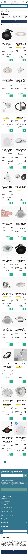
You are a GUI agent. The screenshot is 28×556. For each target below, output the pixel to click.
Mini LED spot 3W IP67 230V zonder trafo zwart (7, 44)
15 (19, 462)
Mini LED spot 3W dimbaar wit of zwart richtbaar (7, 223)
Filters (13, 21)
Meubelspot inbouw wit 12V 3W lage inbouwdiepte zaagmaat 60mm (21, 151)
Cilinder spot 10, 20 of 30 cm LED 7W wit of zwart (20, 365)
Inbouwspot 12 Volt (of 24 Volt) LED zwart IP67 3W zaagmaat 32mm (20, 259)
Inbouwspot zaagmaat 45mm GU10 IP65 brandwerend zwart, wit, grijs (20, 81)
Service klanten (14, 489)
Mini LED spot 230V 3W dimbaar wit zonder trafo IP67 (21, 116)
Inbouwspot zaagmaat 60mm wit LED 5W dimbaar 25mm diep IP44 (7, 259)
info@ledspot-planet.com (9, 515)
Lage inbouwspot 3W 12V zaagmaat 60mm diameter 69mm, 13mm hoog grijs (7, 402)
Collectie (7, 11)
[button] (4, 536)
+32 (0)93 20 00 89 (8, 507)
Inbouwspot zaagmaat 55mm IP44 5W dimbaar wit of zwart (20, 329)
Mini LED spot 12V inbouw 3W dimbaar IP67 (7, 116)
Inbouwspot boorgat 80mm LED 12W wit (20, 438)
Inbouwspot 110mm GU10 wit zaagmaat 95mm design (21, 44)
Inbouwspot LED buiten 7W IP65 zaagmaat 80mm (7, 329)
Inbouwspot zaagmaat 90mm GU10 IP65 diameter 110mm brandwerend (7, 188)
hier (4, 546)
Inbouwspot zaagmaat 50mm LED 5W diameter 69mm (7, 150)
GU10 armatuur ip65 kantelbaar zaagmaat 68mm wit (7, 80)
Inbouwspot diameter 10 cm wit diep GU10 (20, 294)
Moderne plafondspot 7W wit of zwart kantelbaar (20, 187)
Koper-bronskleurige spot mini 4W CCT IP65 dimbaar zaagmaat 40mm (7, 439)
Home (2, 11)
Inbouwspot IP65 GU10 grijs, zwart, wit (7, 294)
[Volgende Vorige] (22, 462)
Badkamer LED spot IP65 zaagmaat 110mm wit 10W (21, 402)
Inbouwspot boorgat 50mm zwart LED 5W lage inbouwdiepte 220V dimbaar (7, 365)
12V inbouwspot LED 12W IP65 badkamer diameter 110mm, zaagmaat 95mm (20, 224)
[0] (26, 2)
